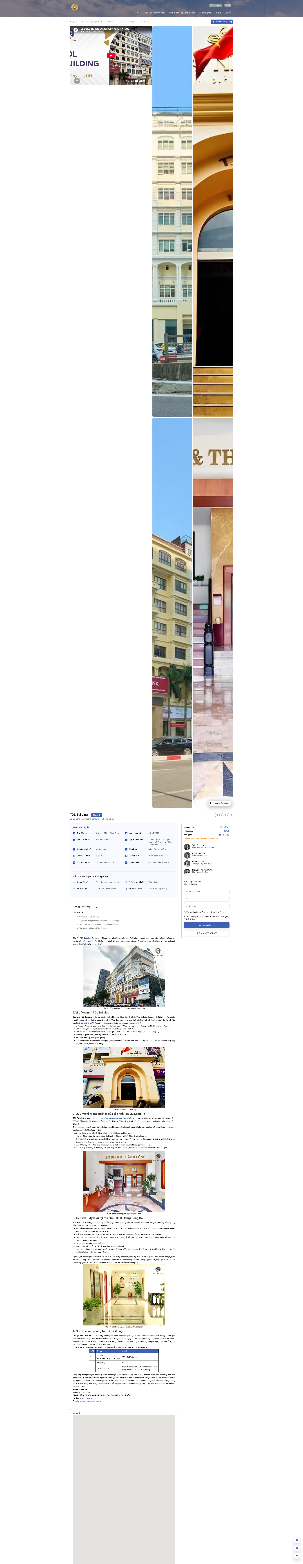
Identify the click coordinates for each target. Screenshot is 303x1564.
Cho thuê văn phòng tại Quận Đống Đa (121, 22)
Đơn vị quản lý (83, 839)
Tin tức (217, 12)
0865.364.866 (86, 1398)
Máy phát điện (135, 856)
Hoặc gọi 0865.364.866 (206, 933)
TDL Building (84, 938)
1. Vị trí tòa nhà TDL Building (88, 917)
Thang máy (134, 862)
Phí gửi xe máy (135, 889)
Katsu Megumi (198, 853)
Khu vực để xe (83, 862)
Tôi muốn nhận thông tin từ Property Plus (204, 912)
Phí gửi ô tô (82, 889)
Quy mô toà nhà (136, 839)
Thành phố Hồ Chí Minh (155, 12)
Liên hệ (228, 12)
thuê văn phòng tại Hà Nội (87, 1023)
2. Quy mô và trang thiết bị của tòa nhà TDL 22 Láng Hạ (98, 920)
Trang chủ (74, 22)
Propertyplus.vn (121, 1383)
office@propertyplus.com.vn (89, 1401)
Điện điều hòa (83, 882)
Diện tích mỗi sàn (84, 849)
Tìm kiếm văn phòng (223, 21)
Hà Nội (137, 12)
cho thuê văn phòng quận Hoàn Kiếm (116, 1118)
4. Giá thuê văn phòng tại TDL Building (92, 928)
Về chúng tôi (205, 12)
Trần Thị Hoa (198, 845)
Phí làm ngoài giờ (136, 882)
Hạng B (96, 815)
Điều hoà (133, 849)
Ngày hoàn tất (135, 833)
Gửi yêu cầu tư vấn (207, 925)
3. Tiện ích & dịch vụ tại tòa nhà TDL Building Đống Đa (98, 924)
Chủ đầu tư (82, 833)
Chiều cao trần (83, 856)
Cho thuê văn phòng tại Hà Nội (92, 22)
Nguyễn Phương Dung (202, 870)
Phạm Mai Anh (198, 861)
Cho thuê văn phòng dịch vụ (182, 12)
